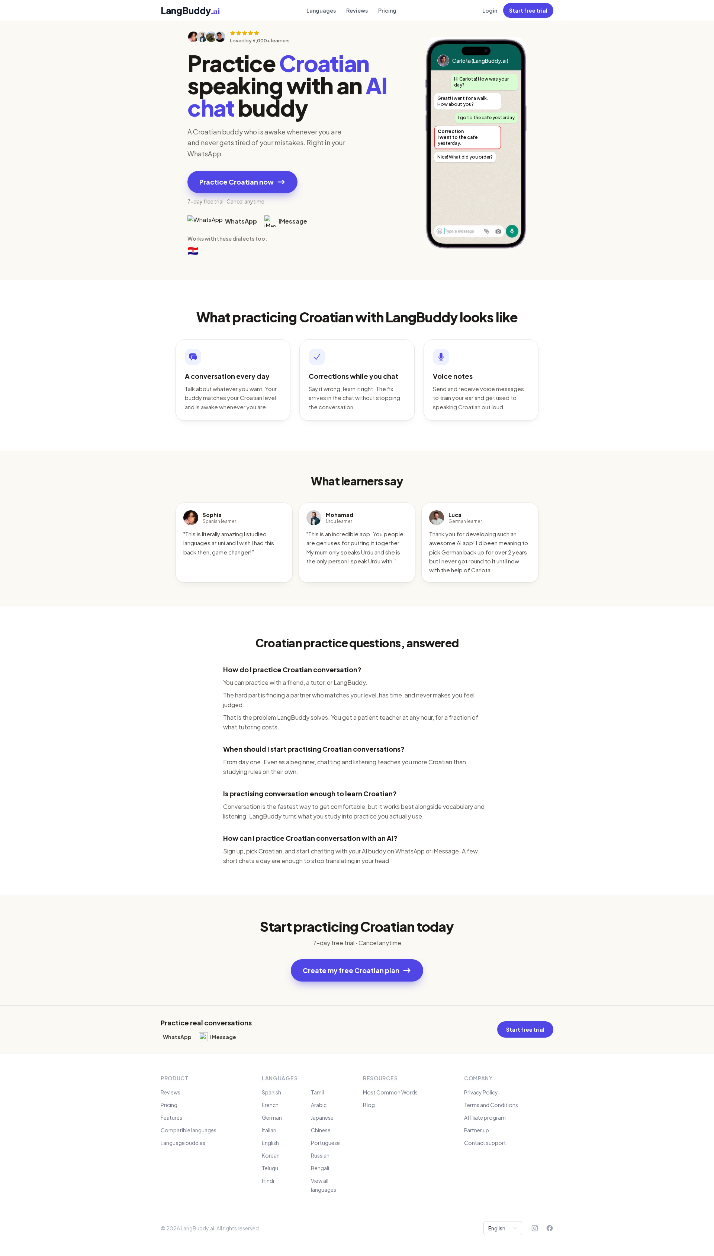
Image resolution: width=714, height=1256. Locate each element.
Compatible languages (188, 1130)
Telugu (270, 1168)
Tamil (317, 1092)
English (270, 1142)
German (272, 1117)
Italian (269, 1130)
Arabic (319, 1105)
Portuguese (325, 1142)
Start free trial (528, 10)
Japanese (322, 1117)
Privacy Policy (481, 1092)
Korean (271, 1155)
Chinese (321, 1130)
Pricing (387, 10)
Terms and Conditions (491, 1105)
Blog (369, 1105)
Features (171, 1117)
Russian (320, 1155)
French (270, 1105)
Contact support (485, 1142)
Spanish (271, 1092)
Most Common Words (390, 1092)
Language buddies (183, 1142)
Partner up (476, 1130)
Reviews (357, 10)
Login (489, 10)
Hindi (268, 1180)
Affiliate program (485, 1117)
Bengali (320, 1168)
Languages (321, 10)
